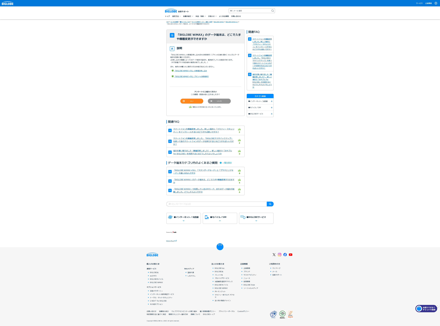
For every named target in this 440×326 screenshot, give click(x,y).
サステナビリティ (250, 275)
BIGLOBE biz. (220, 268)
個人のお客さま (153, 263)
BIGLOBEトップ (209, 314)
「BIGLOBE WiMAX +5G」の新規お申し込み (190, 71)
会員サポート (277, 275)
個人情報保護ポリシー (208, 311)
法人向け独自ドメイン (223, 300)
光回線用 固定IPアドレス (224, 281)
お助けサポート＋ (156, 291)
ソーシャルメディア (251, 288)
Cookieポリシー (243, 311)
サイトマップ (170, 241)
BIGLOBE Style (249, 285)
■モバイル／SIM (185, 22)
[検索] (272, 10)
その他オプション (156, 304)
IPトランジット (220, 291)
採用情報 (247, 281)
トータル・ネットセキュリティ (161, 297)
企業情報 (428, 3)
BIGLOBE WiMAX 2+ (232, 22)
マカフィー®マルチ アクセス (224, 296)
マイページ (276, 268)
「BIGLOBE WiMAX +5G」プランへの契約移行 (191, 76)
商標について (195, 314)
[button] (426, 308)
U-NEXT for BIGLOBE (158, 301)
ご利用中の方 (274, 263)
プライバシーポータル (227, 311)
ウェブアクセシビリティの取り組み (184, 311)
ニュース (247, 278)
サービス (419, 3)
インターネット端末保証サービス (162, 294)
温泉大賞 (191, 272)
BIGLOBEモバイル (156, 279)
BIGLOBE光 (154, 272)
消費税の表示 (164, 311)
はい (191, 101)
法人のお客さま (217, 263)
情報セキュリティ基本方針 (178, 314)
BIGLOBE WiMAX (219, 22)
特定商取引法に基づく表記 (156, 314)
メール (274, 271)
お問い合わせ (151, 311)
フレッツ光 (219, 275)
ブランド (247, 271)
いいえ (219, 101)
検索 (270, 204)
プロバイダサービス (222, 278)
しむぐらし (192, 276)
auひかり (153, 276)
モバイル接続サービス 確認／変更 (202, 22)
